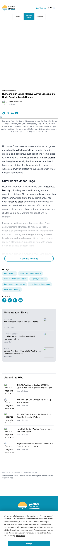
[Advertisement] (29, 55)
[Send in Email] (16, 113)
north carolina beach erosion (15, 279)
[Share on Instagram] (12, 113)
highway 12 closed (38, 279)
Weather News (29, 17)
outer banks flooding (12, 289)
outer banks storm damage (31, 273)
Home (18, 17)
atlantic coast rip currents (40, 284)
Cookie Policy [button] (13, 533)
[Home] (29, 506)
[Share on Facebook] (3, 113)
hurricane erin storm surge (14, 284)
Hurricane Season (9, 91)
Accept (29, 544)
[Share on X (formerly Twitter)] (8, 113)
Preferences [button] (20, 536)
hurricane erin (9, 273)
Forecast (40, 17)
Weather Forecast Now (11, 472)
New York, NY (41, 8)
